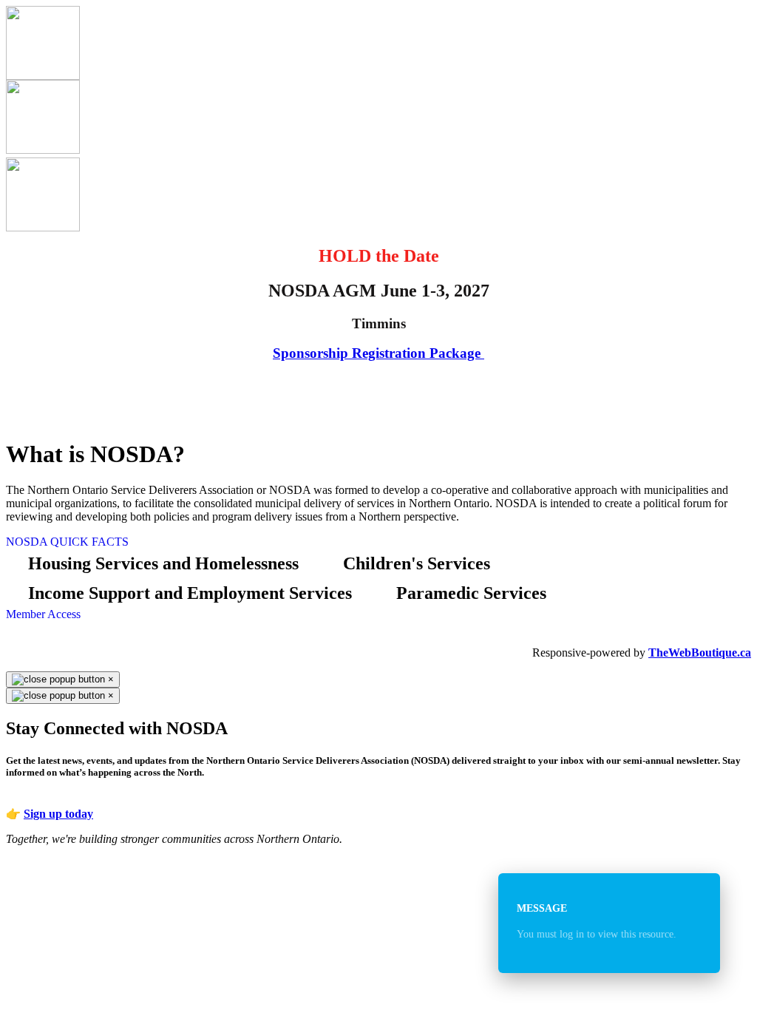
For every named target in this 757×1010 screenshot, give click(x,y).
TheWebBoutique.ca (699, 652)
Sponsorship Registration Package (377, 353)
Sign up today (58, 813)
